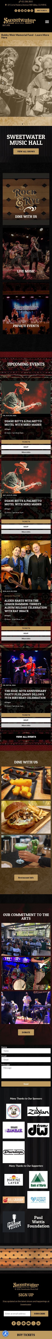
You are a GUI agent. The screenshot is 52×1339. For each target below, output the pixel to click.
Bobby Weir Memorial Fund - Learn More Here (25, 36)
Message (5, 1065)
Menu (26, 202)
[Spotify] (22, 10)
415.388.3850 (27, 1)
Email (3, 1056)
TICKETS (26, 442)
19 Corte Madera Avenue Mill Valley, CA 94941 (26, 5)
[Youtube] (25, 10)
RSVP (26, 447)
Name (4, 1047)
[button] (47, 22)
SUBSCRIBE (39, 1313)
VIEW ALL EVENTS (26, 736)
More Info (26, 452)
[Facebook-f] (16, 10)
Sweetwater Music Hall (16, 436)
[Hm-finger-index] (28, 10)
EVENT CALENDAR (26, 259)
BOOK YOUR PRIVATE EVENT (26, 314)
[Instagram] (19, 10)
